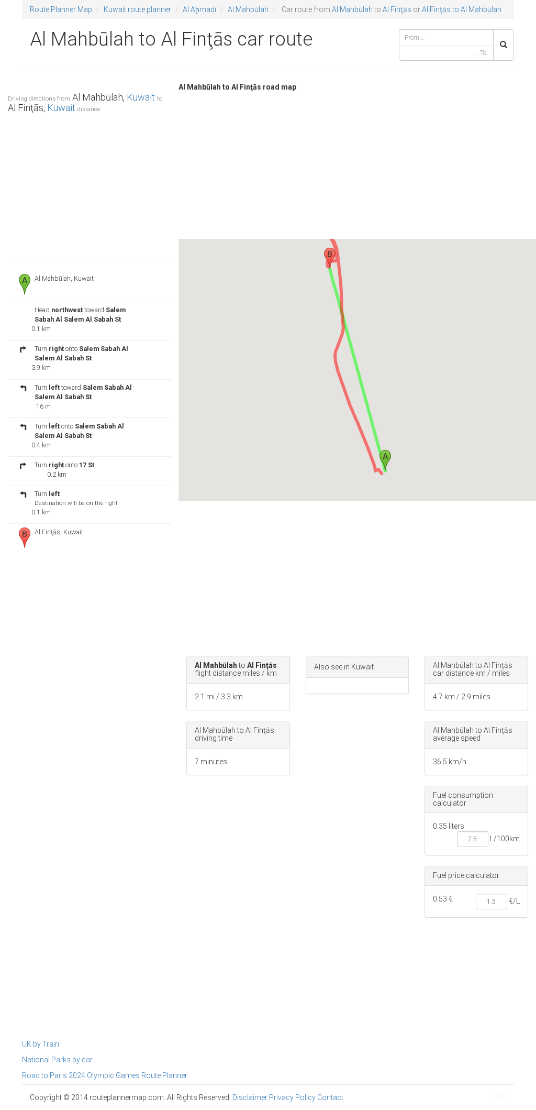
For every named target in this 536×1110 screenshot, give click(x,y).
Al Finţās (397, 9)
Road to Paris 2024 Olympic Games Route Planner (104, 1075)
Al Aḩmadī (199, 9)
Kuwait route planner (137, 9)
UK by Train (40, 1044)
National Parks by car (57, 1060)
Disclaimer (249, 1097)
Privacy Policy (292, 1097)
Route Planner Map (61, 9)
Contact (330, 1097)
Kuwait (141, 97)
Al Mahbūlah (248, 9)
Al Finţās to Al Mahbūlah (461, 9)
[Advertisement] (89, 183)
